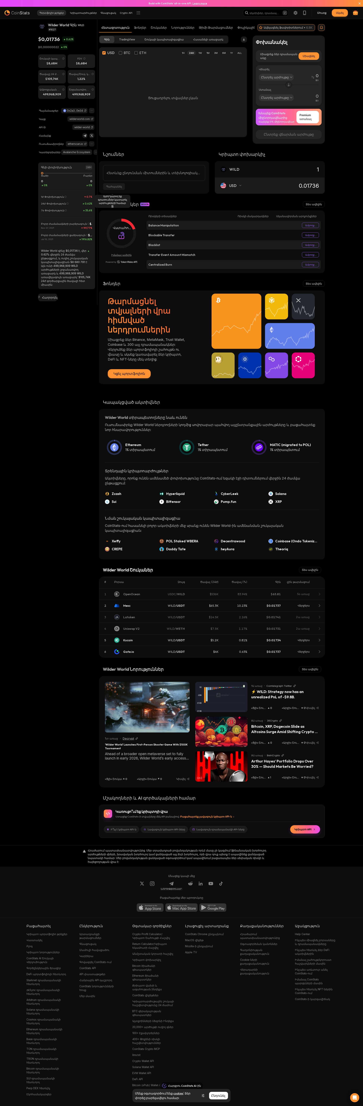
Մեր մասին (87, 996)
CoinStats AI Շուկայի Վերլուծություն (40, 960)
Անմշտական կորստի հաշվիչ (152, 953)
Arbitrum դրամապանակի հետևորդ (43, 1001)
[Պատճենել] (85, 110)
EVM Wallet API (141, 1073)
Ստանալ (265, 89)
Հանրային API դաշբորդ (95, 980)
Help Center (302, 934)
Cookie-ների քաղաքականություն (254, 961)
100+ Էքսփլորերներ (146, 1033)
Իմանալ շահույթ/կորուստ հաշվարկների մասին (313, 961)
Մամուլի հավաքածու (94, 950)
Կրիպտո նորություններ (43, 952)
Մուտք (322, 12)
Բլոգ (29, 946)
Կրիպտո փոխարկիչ (146, 959)
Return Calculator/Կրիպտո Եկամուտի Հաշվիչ (149, 945)
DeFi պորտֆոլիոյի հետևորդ (46, 974)
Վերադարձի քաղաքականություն (254, 971)
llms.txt (136, 1055)
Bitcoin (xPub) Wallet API (147, 1085)
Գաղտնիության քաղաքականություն (254, 951)
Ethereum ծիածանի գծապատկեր (145, 977)
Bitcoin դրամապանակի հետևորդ (42, 1070)
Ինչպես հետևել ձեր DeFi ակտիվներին (312, 951)
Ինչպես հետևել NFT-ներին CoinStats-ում (314, 991)
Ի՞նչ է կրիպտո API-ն (123, 829)
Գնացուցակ (87, 943)
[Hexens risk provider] (121, 262)
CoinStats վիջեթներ (145, 995)
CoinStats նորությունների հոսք (96, 988)
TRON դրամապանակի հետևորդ (42, 1060)
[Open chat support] (354, 1097)
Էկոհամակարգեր (38, 1094)
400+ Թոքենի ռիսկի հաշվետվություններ (146, 1040)
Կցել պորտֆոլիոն (129, 374)
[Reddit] (190, 885)
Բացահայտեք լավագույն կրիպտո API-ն (206, 816)
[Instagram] (152, 885)
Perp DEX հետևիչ (38, 1088)
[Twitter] (91, 135)
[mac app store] (181, 907)
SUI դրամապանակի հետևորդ (40, 1080)
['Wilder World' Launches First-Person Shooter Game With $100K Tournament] (147, 707)
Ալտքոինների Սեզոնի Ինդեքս (153, 1021)
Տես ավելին (314, 204)
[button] (85, 110)
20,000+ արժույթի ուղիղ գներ (152, 1027)
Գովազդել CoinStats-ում (95, 962)
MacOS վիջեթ (194, 940)
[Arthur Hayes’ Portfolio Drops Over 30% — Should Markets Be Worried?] (221, 766)
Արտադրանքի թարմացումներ (90, 935)
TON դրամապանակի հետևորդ (41, 1050)
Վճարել (264, 69)
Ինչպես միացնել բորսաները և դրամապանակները (315, 942)
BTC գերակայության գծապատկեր (146, 1013)
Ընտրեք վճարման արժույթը (289, 134)
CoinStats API (87, 968)
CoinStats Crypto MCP (146, 1048)
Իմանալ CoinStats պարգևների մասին (309, 981)
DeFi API (137, 1079)
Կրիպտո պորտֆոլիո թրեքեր (46, 934)
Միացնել (309, 56)
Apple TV (191, 952)
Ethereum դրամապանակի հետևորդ (44, 1031)
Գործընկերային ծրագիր (43, 968)
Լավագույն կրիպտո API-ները (166, 829)
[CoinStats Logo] (17, 12)
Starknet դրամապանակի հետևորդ (43, 982)
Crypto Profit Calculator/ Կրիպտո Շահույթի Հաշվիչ (151, 935)
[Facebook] (221, 885)
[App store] (150, 907)
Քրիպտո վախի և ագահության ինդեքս (147, 987)
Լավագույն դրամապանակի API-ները (220, 829)
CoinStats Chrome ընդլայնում (204, 934)
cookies (178, 1093)
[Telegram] (85, 135)
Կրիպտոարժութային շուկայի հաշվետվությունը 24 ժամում (153, 1003)
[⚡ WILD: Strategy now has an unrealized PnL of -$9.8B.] (221, 697)
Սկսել (340, 12)
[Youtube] (211, 885)
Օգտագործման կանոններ (258, 943)
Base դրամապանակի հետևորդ (41, 1040)
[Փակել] (357, 3)
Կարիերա (86, 956)
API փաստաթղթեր (92, 974)
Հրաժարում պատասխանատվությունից (260, 935)
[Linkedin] (200, 885)
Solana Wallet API (143, 1067)
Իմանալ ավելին (121, 254)
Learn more (199, 3)
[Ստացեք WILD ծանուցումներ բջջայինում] (321, 27)
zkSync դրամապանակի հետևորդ (43, 991)
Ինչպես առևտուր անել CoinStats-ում (311, 971)
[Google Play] (212, 907)
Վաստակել (34, 940)
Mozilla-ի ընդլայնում (199, 946)
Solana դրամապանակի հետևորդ (42, 1011)
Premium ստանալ (305, 116)
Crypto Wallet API (143, 1061)
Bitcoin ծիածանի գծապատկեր (143, 967)
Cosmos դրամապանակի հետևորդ (43, 1021)
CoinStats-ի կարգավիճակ (312, 999)
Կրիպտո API (302, 829)
